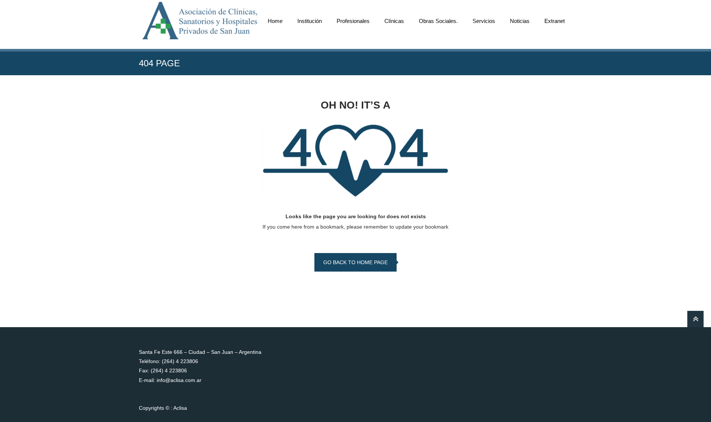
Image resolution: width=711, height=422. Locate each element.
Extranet (554, 21)
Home (275, 21)
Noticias (520, 21)
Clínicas (394, 21)
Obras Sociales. (438, 21)
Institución (309, 21)
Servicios (484, 21)
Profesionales (353, 21)
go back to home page (355, 262)
